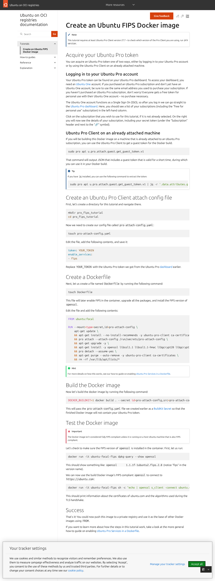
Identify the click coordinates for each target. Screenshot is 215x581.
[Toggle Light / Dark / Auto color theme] (182, 16)
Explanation (26, 68)
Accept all (197, 564)
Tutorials (24, 43)
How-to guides (27, 57)
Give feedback (161, 16)
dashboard (166, 266)
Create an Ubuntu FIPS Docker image (35, 50)
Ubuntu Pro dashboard (84, 106)
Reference (25, 62)
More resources (115, 4)
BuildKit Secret (162, 408)
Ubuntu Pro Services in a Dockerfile (153, 374)
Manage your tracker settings (167, 564)
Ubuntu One (83, 84)
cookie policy (75, 570)
